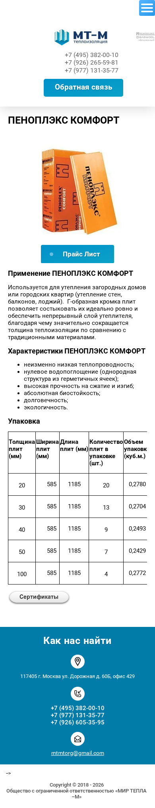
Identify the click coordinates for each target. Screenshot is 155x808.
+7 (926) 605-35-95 (78, 722)
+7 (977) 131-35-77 (91, 70)
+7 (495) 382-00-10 (91, 55)
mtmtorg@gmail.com (77, 753)
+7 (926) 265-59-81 (91, 62)
